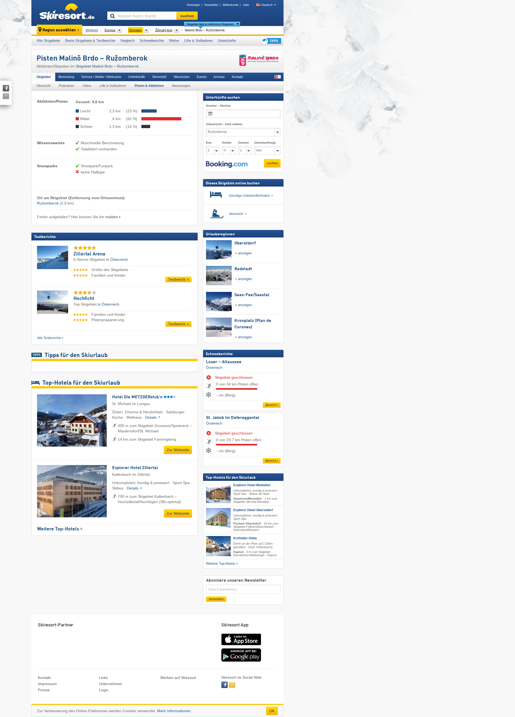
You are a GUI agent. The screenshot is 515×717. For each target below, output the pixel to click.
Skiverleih (159, 77)
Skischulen (182, 77)
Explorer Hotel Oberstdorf (253, 510)
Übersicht (43, 86)
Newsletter (211, 4)
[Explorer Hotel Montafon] (218, 493)
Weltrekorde (230, 4)
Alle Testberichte (49, 338)
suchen (272, 163)
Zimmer (243, 142)
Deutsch (267, 4)
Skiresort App (235, 625)
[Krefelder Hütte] (218, 546)
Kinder (226, 142)
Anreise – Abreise (218, 105)
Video (87, 86)
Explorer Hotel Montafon (251, 485)
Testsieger (193, 4)
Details (151, 417)
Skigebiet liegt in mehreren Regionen (210, 24)
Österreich (214, 368)
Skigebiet (43, 77)
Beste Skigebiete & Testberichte (90, 41)
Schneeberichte (152, 41)
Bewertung (66, 77)
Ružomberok (48, 203)
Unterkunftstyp (265, 142)
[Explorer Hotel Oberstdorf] (218, 518)
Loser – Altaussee (223, 362)
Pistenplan (66, 86)
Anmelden (216, 599)
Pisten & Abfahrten (149, 86)
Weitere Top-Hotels (58, 529)
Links (103, 677)
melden (111, 217)
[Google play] (241, 660)
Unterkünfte (227, 41)
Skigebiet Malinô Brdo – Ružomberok (107, 66)
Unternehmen (110, 684)
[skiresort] (66, 13)
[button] (227, 164)
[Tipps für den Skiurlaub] (271, 41)
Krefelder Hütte (245, 538)
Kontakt (237, 77)
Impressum (47, 684)
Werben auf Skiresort (178, 677)
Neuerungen (181, 86)
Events (202, 77)
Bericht (271, 405)
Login (103, 690)
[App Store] (241, 646)
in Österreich (117, 259)
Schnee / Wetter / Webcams (101, 77)
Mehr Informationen (174, 711)
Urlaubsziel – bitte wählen (224, 124)
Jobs (246, 4)
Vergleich (127, 41)
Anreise (219, 77)
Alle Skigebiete (48, 41)
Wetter (174, 41)
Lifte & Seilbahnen (198, 41)
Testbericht (177, 279)
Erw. (209, 142)
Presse (44, 690)
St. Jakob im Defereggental (232, 417)
